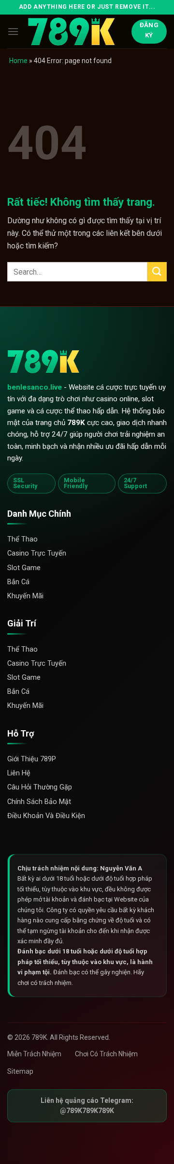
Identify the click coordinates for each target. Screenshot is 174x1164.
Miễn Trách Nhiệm (34, 1054)
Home (18, 61)
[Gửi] (157, 271)
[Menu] (13, 31)
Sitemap (20, 1071)
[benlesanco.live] (76, 32)
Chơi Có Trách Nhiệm (106, 1054)
